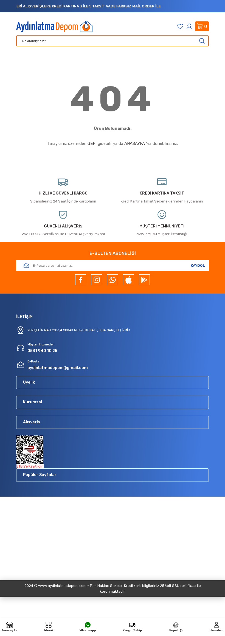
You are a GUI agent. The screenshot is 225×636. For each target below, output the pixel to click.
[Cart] (202, 26)
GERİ (92, 143)
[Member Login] (189, 26)
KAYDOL (198, 265)
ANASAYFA (134, 143)
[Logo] (54, 26)
